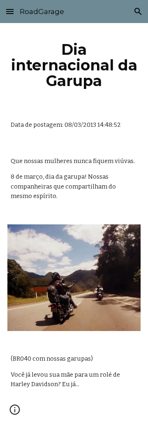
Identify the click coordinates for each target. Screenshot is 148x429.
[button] (10, 11)
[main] (74, 65)
